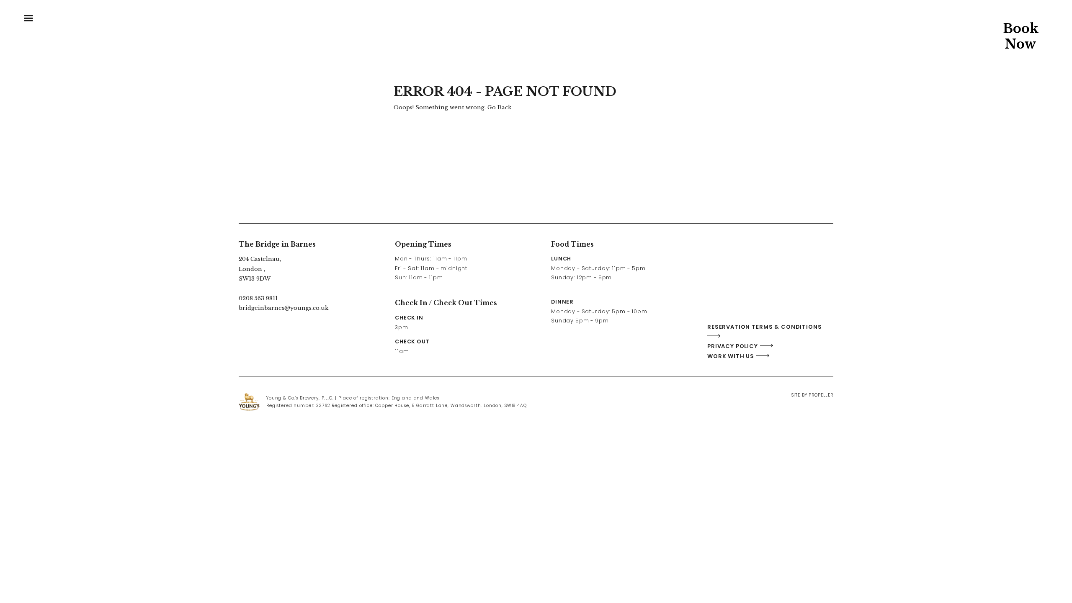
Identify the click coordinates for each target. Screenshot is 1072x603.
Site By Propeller (812, 395)
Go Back (499, 107)
